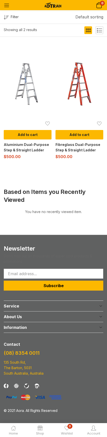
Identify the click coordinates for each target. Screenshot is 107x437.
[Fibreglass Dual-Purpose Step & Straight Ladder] (79, 84)
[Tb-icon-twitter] (26, 386)
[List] (99, 30)
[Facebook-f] (6, 386)
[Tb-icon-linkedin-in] (36, 386)
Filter (15, 17)
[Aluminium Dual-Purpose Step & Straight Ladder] (28, 84)
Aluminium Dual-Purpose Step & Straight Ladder (26, 147)
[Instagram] (16, 386)
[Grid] (88, 30)
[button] (99, 5)
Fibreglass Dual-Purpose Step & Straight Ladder (77, 147)
